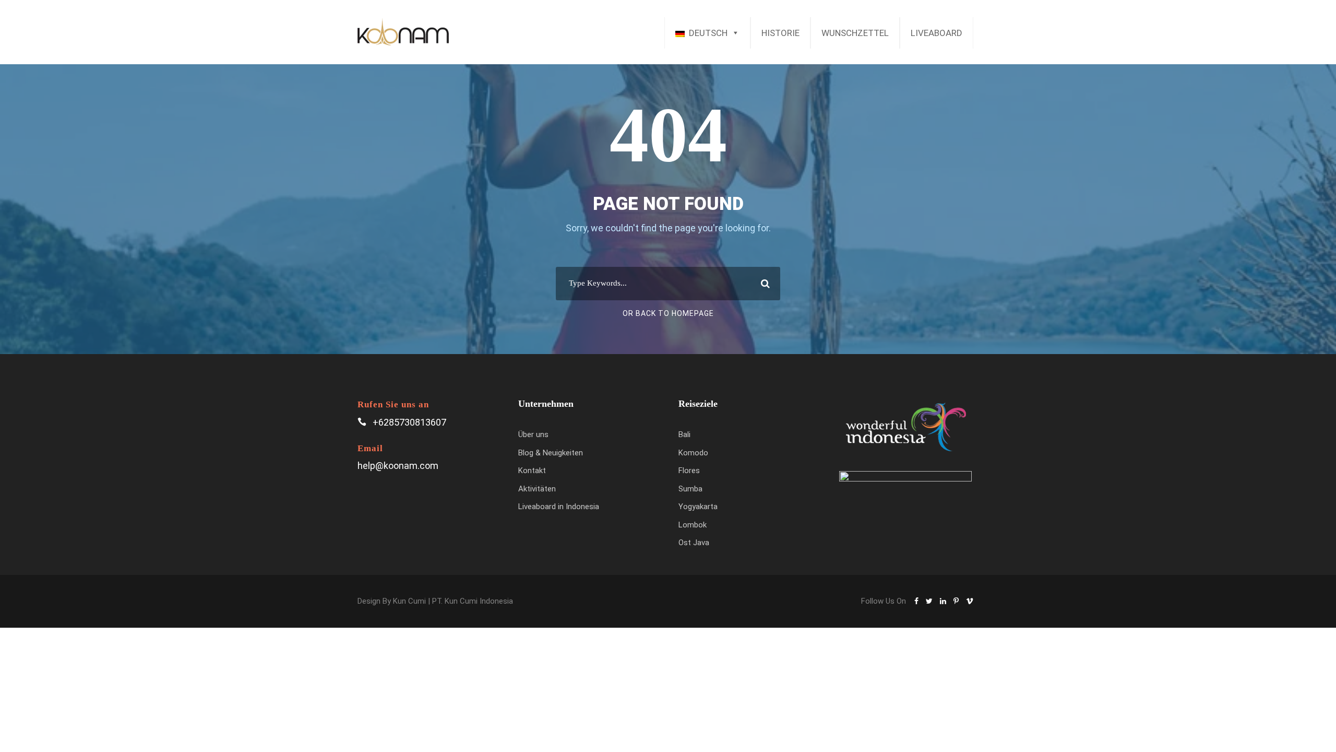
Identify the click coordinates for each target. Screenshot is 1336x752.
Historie (780, 33)
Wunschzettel (855, 33)
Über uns (533, 434)
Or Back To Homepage (668, 313)
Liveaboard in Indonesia (558, 506)
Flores (689, 470)
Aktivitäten (537, 489)
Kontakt (532, 470)
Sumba (690, 489)
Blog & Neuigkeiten (550, 452)
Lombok (692, 525)
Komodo (693, 452)
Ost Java (693, 542)
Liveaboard (936, 33)
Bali (684, 434)
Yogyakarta (698, 506)
